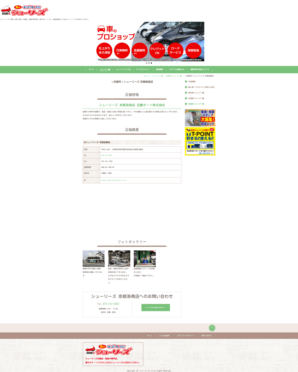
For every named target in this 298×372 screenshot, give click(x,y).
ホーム (91, 69)
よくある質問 (164, 336)
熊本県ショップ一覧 (196, 93)
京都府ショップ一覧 (174, 76)
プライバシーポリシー (185, 336)
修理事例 (159, 69)
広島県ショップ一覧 (196, 98)
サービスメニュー (143, 69)
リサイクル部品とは (177, 69)
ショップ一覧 (105, 69)
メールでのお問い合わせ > (155, 307)
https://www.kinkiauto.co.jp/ (113, 180)
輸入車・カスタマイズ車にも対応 (201, 87)
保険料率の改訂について (199, 69)
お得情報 (191, 81)
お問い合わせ (206, 336)
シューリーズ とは (123, 69)
